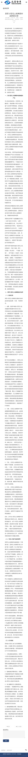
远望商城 (3, 750)
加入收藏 (19, 726)
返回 (9, 726)
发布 (6, 740)
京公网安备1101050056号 (17, 755)
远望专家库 (9, 750)
